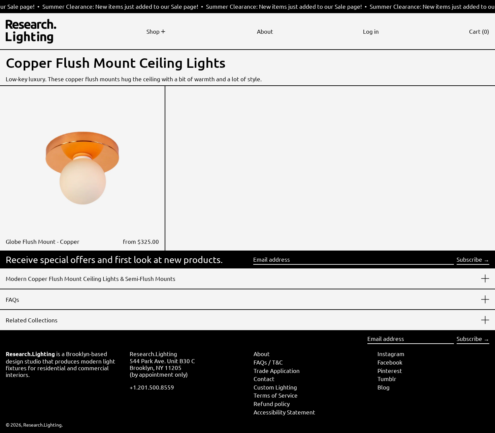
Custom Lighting (275, 387)
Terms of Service (276, 395)
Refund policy (272, 403)
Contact (264, 378)
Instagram (390, 353)
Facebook (389, 362)
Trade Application (277, 370)
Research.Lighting (42, 425)
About (262, 353)
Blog (383, 387)
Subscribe (469, 259)
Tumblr (386, 378)
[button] (479, 31)
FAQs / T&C (268, 362)
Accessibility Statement (284, 411)
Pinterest (389, 370)
